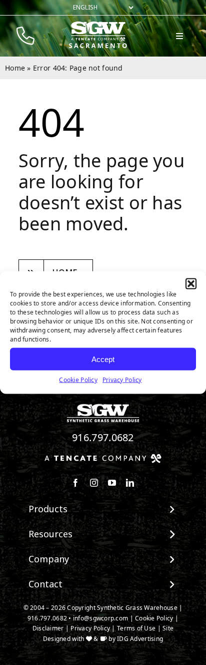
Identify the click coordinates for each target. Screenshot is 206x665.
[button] (191, 284)
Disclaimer (48, 628)
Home (15, 68)
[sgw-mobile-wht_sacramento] (98, 26)
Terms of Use (136, 628)
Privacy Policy (122, 380)
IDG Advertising (140, 638)
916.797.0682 (103, 437)
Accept (103, 359)
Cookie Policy (78, 380)
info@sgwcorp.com (100, 618)
